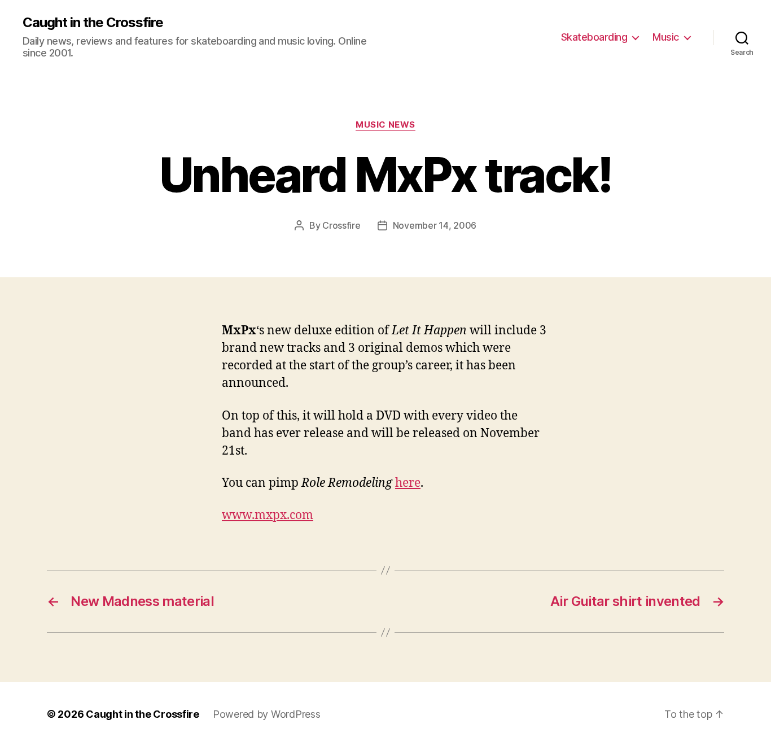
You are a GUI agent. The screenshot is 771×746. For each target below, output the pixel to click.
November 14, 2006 (434, 225)
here (407, 483)
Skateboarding (594, 37)
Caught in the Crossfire (93, 22)
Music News (385, 125)
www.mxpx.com (267, 515)
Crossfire (341, 225)
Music (665, 37)
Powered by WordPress (267, 714)
